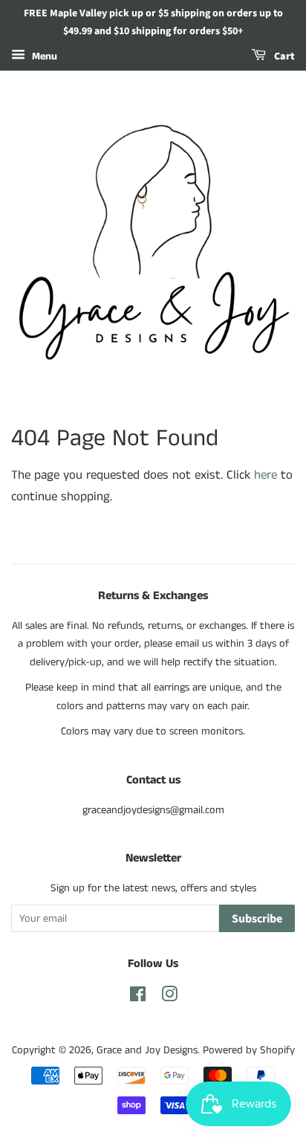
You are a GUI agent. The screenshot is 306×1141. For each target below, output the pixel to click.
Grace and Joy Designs (147, 1050)
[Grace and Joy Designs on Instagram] (169, 997)
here (265, 475)
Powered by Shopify (249, 1050)
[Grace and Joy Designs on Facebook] (137, 997)
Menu (43, 56)
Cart (283, 56)
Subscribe (257, 919)
